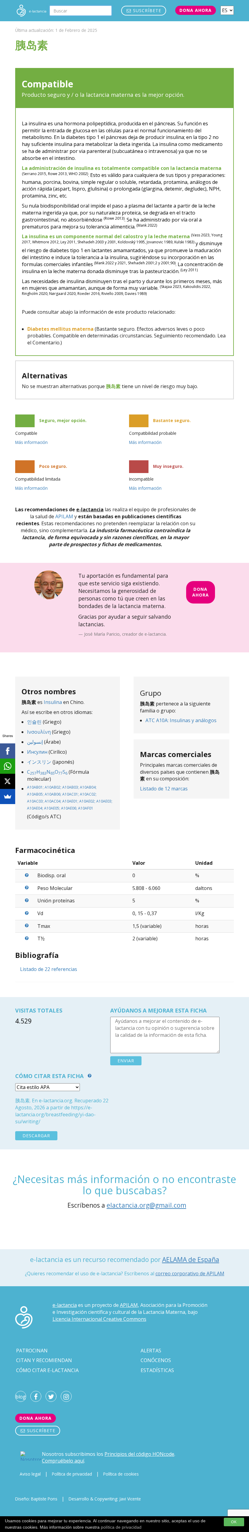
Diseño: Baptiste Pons (36, 1499)
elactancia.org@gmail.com (146, 1205)
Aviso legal (30, 1474)
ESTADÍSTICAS (157, 1370)
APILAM (64, 516)
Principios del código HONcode (139, 1454)
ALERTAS (151, 1350)
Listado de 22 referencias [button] (48, 969)
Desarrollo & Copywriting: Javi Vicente (105, 1499)
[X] (7, 781)
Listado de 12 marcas (164, 788)
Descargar (36, 1135)
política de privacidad (121, 1527)
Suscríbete (146, 10)
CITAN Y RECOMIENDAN (44, 1360)
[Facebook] (7, 751)
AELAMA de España (190, 1259)
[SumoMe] (7, 796)
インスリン (39, 762)
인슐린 (34, 722)
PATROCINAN (32, 1350)
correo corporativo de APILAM (189, 1273)
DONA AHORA (200, 592)
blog (20, 1396)
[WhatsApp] (7, 766)
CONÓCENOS (156, 1360)
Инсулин (37, 752)
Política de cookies (121, 1474)
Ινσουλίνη (39, 732)
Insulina (53, 702)
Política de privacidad (72, 1474)
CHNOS (47, 772)
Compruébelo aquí (63, 1460)
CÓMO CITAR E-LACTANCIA (47, 1370)
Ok (234, 1522)
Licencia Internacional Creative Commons (99, 1319)
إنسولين (35, 742)
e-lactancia (65, 1305)
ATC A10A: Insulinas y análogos (181, 720)
